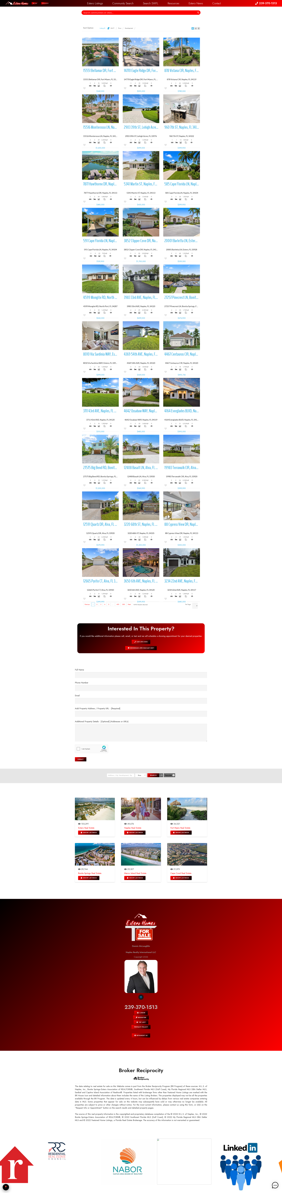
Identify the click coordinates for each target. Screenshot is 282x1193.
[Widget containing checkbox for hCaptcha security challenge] (91, 749)
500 (123, 604)
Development (129, 28)
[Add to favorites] (84, 88)
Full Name (79, 669)
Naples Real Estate (132, 827)
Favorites (169, 775)
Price (119, 28)
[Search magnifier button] (198, 12)
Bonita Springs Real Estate (89, 873)
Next (129, 604)
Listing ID (102, 28)
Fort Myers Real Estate (180, 827)
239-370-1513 (141, 1007)
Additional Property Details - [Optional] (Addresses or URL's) (101, 721)
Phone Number (81, 682)
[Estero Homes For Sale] (141, 928)
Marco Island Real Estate (135, 873)
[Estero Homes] (17, 3)
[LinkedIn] (141, 997)
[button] (161, 3)
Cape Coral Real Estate (180, 873)
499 (118, 604)
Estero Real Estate (86, 827)
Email (77, 695)
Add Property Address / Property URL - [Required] (97, 708)
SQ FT (112, 28)
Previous (87, 604)
